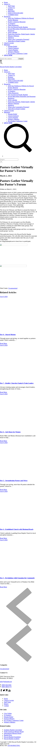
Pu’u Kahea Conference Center (17, 53)
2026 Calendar (12, 32)
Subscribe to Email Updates (16, 41)
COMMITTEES (13, 15)
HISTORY (11, 11)
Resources (7, 16)
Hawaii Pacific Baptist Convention (11, 67)
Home (6, 2)
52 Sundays (11, 23)
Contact (6, 706)
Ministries (7, 45)
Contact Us (11, 8)
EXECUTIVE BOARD (15, 13)
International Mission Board (12, 733)
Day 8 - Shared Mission (8, 334)
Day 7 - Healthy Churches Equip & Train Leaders (17, 383)
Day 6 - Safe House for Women (10, 432)
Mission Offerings (13, 36)
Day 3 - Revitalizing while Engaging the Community (17, 578)
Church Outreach (13, 48)
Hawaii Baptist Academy (12, 738)
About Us (7, 4)
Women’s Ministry (13, 52)
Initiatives (11, 37)
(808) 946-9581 (6, 685)
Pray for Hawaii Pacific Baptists (18, 27)
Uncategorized (12, 288)
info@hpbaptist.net (6, 681)
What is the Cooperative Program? (18, 39)
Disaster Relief (12, 46)
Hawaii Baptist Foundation (12, 737)
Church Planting (13, 50)
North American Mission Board (14, 731)
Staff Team (11, 6)
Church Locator (9, 43)
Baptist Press (8, 735)
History (6, 704)
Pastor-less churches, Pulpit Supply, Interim (21, 34)
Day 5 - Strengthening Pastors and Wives (13, 480)
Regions (10, 9)
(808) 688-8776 (6, 687)
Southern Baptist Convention (13, 730)
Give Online (8, 713)
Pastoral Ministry (9, 719)
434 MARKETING (14, 745)
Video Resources (13, 25)
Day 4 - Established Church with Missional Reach (16, 529)
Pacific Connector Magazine (17, 22)
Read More (3, 343)
